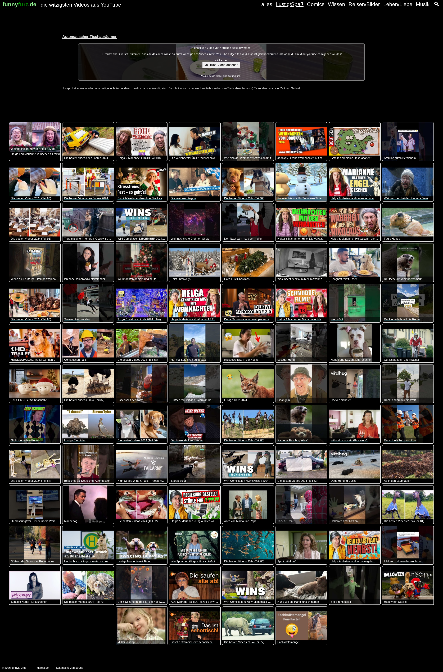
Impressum (42, 667)
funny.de (19, 4)
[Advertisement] (28, 61)
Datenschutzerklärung (69, 667)
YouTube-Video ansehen (221, 65)
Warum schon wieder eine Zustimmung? (221, 76)
